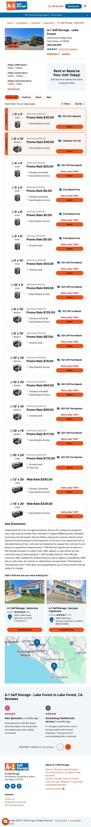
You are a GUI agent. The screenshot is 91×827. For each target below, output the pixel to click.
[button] (10, 616)
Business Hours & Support (66, 769)
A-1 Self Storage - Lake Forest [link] (71, 22)
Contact (66, 53)
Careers (75, 778)
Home (10, 22)
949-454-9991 (58, 6)
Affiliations (65, 781)
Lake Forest (49, 22)
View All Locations (55, 789)
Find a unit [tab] (12, 97)
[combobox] (80, 104)
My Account (73, 6)
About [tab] (38, 97)
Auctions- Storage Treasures (58, 778)
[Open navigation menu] (85, 6)
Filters (67, 104)
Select (70, 127)
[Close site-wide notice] (87, 15)
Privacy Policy (77, 781)
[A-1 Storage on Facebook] (13, 786)
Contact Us (10, 799)
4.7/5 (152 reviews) (68, 49)
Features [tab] (26, 97)
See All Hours (14, 89)
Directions (52, 53)
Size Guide (29, 103)
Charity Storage (52, 781)
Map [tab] (49, 97)
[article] (25, 607)
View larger (13, 46)
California (35, 22)
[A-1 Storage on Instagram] (19, 786)
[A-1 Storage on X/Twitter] (7, 786)
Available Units (25, 629)
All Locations (22, 22)
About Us (50, 769)
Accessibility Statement (56, 784)
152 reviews (48, 747)
